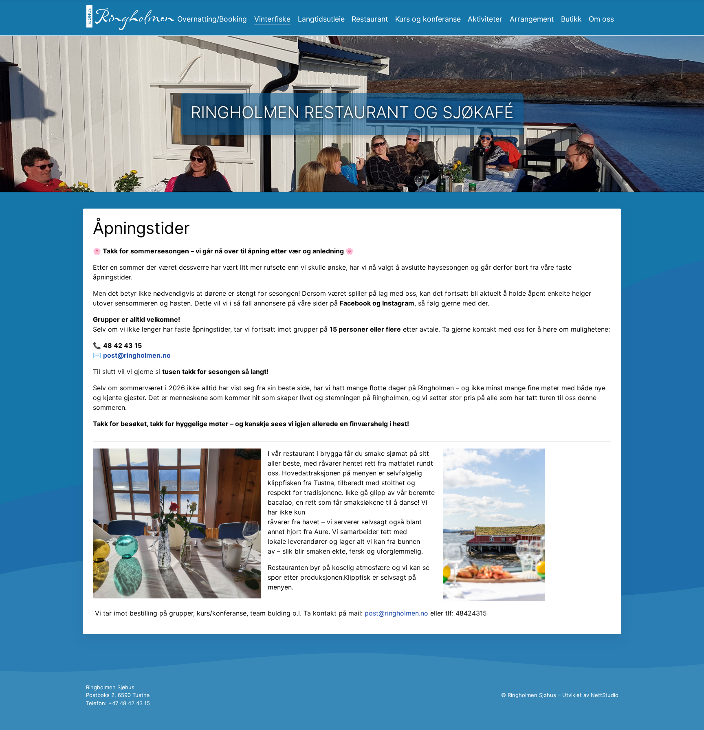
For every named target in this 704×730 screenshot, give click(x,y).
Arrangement (532, 19)
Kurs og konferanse (428, 19)
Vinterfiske (272, 19)
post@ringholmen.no (137, 355)
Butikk (571, 19)
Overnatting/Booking (212, 19)
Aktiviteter (485, 19)
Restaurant (370, 19)
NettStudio (604, 695)
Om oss (601, 19)
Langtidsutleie (321, 19)
